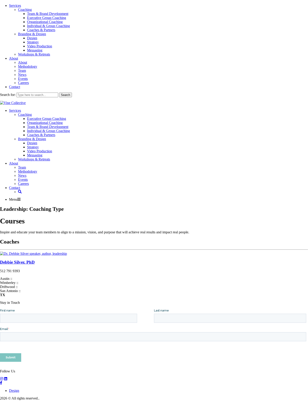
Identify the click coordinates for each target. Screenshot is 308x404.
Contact (14, 87)
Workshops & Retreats (34, 54)
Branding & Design (32, 34)
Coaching (25, 10)
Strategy (33, 42)
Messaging (34, 50)
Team (22, 70)
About (13, 58)
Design (32, 38)
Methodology (27, 66)
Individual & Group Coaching (48, 26)
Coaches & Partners (41, 30)
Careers (23, 83)
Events (23, 79)
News (22, 75)
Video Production (39, 46)
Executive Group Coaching (46, 18)
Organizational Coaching (45, 22)
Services (15, 5)
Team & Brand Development (47, 14)
